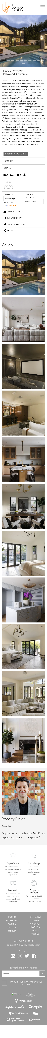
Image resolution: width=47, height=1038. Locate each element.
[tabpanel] (23, 41)
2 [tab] (8, 60)
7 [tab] (29, 60)
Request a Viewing (16, 224)
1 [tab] (4, 60)
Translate (12, 205)
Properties (11, 920)
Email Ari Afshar (15, 212)
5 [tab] (21, 60)
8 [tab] (34, 60)
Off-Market (35, 917)
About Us (11, 927)
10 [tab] (42, 60)
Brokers (12, 917)
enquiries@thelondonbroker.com (23, 944)
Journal (12, 924)
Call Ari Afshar (14, 218)
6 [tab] (25, 60)
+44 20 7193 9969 (23, 941)
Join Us (35, 920)
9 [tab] (38, 60)
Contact (12, 931)
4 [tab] (17, 60)
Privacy (35, 930)
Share (10, 230)
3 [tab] (12, 60)
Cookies (35, 934)
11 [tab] (23, 63)
